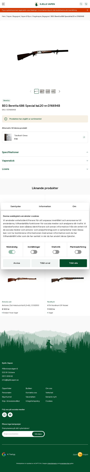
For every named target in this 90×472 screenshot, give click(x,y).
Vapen (9, 16)
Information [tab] (45, 206)
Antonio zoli (6, 302)
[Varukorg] (86, 4)
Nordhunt (51, 302)
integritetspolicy (52, 463)
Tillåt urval (45, 263)
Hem (4, 16)
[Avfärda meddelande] (87, 10)
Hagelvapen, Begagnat (41, 16)
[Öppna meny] (3, 4)
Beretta (6, 101)
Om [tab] (74, 206)
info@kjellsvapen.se (10, 380)
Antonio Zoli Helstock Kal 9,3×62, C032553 (20, 305)
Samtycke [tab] (16, 206)
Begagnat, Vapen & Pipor (22, 16)
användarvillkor (65, 463)
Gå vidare (38, 434)
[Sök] (81, 4)
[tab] (45, 153)
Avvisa (16, 263)
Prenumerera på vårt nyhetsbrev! (15, 428)
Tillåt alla (73, 263)
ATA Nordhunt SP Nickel (57, 305)
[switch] (34, 252)
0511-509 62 (7, 376)
